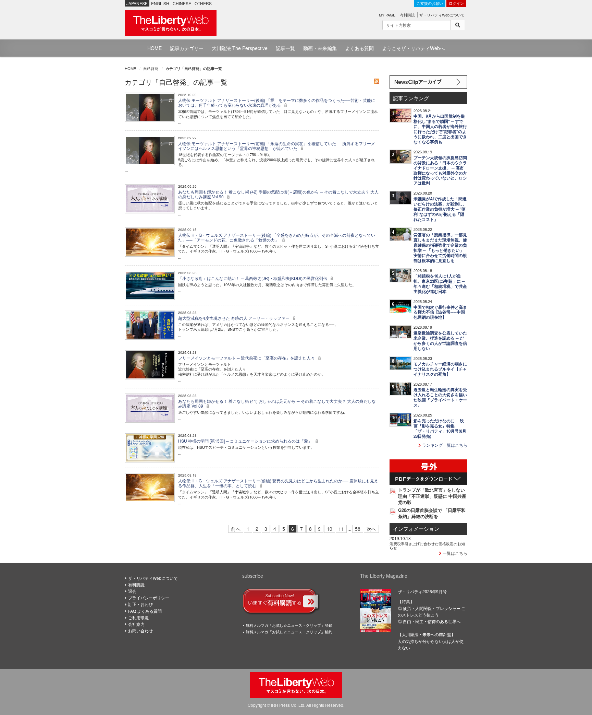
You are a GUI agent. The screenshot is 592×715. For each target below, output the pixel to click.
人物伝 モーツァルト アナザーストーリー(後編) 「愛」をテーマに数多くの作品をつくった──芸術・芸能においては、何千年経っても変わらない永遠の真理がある (276, 102)
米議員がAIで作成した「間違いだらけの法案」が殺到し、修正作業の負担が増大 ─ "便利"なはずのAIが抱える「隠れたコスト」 (440, 209)
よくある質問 (359, 48)
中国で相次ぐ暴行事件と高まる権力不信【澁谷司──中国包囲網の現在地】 (440, 312)
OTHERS (203, 3)
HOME (154, 48)
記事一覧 (285, 48)
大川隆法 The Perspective (240, 48)
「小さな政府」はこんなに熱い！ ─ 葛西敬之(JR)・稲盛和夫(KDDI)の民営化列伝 (253, 278)
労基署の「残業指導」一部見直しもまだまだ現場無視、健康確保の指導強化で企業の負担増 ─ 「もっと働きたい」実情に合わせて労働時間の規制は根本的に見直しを (440, 247)
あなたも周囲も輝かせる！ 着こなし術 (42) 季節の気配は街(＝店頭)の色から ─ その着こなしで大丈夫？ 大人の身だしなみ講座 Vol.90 (278, 194)
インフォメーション (416, 528)
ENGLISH (160, 3)
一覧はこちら (454, 553)
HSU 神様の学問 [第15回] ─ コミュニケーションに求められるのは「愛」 (245, 441)
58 (357, 528)
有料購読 (407, 14)
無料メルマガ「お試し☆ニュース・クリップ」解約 (289, 631)
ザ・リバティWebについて (442, 14)
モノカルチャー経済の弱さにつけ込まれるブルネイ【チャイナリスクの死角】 (440, 369)
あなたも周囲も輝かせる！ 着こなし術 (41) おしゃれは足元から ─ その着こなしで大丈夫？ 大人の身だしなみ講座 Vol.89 (277, 403)
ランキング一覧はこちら (444, 445)
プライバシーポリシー (148, 597)
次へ (371, 528)
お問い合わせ (140, 630)
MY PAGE (387, 14)
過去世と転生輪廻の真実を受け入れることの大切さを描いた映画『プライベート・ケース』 (440, 397)
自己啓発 (150, 68)
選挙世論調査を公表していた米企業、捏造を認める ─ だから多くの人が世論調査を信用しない (440, 340)
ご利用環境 (138, 617)
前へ (236, 528)
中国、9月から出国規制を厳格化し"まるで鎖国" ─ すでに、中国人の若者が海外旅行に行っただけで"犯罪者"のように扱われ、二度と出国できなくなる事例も (440, 129)
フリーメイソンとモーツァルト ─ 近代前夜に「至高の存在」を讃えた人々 (247, 358)
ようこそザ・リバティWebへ (413, 48)
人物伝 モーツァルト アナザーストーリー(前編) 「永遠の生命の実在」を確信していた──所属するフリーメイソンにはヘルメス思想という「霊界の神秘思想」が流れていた (276, 145)
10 (329, 528)
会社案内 (136, 624)
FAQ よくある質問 (145, 611)
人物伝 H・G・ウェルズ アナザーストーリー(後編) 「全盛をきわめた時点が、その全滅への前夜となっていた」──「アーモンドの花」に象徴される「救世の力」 (276, 237)
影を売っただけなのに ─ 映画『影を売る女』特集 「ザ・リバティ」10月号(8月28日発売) (440, 428)
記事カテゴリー (187, 48)
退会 (132, 591)
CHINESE (182, 3)
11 (341, 528)
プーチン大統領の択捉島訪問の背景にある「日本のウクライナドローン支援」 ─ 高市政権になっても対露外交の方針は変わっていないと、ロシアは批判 (440, 170)
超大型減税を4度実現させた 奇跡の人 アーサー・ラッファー (234, 318)
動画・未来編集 (320, 48)
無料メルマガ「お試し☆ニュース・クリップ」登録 (289, 625)
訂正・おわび (140, 604)
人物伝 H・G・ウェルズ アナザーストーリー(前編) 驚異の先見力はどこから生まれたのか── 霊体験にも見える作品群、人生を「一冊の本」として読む (278, 483)
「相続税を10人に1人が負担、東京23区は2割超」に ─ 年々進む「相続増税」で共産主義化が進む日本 (440, 283)
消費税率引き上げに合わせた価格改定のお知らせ (427, 545)
